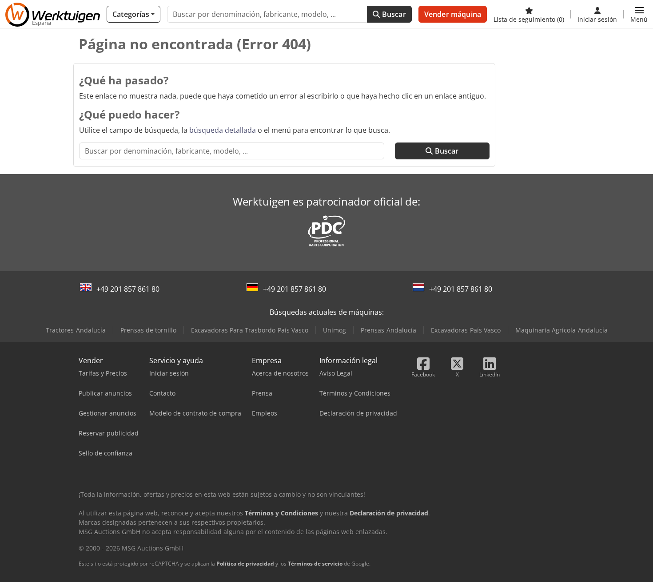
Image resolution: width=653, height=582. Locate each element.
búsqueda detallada (222, 130)
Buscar (393, 14)
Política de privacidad (245, 563)
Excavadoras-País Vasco (466, 330)
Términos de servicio (315, 563)
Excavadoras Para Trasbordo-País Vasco (249, 330)
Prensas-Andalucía (388, 330)
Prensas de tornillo (148, 330)
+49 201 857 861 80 (127, 289)
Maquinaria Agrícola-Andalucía (561, 330)
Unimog (334, 330)
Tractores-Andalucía (76, 330)
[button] (639, 14)
